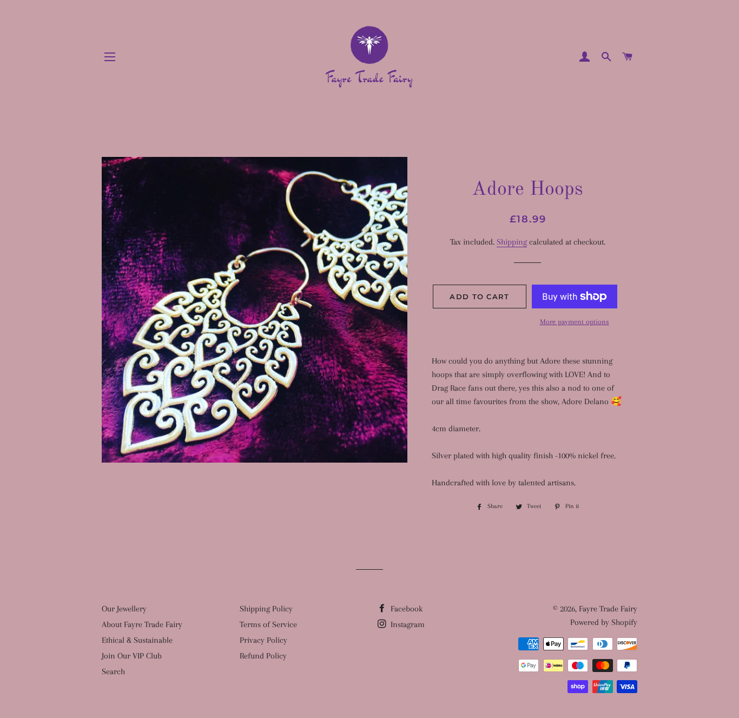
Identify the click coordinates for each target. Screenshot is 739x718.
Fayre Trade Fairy (608, 609)
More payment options (574, 322)
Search (113, 671)
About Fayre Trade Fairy (142, 624)
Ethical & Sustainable (137, 640)
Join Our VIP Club (132, 656)
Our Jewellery (124, 609)
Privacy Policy (263, 640)
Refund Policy (263, 656)
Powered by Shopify (603, 622)
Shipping (512, 242)
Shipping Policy (266, 609)
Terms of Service (268, 624)
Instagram (406, 624)
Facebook (405, 609)
